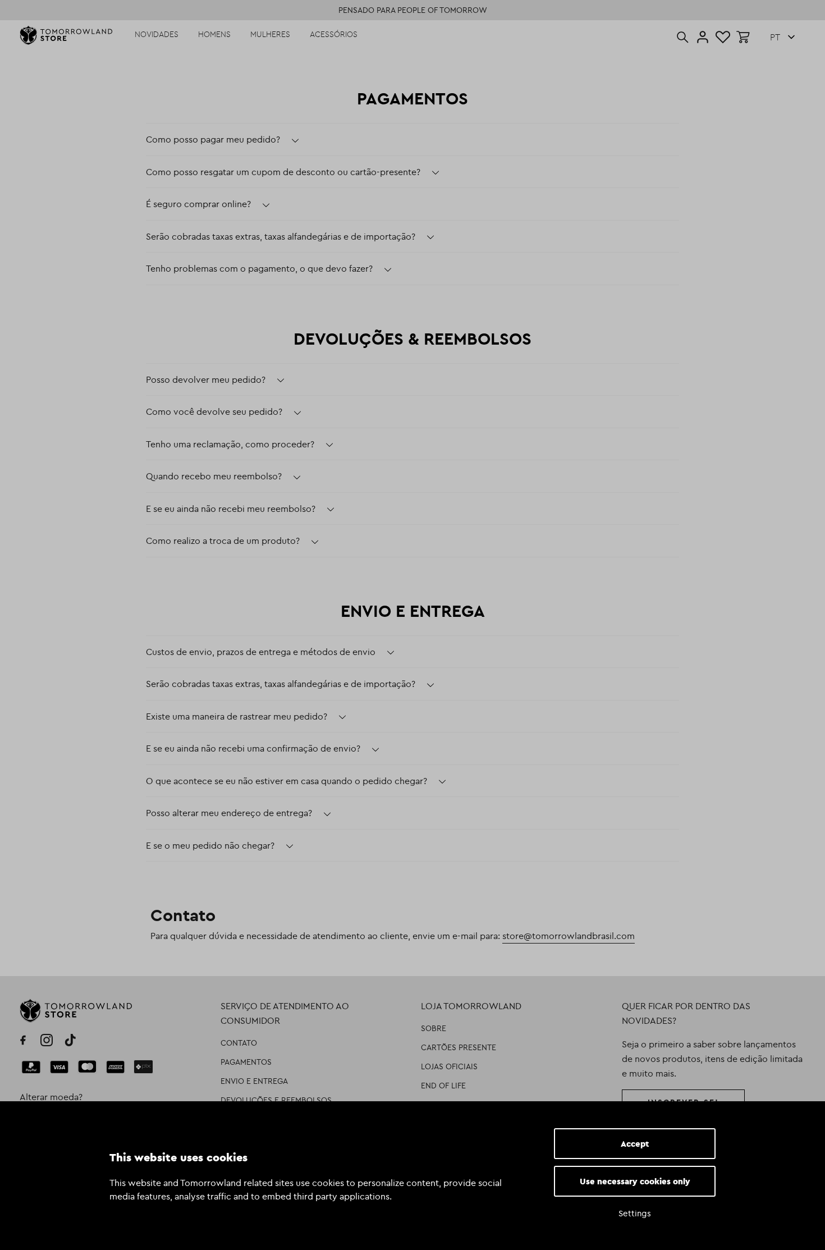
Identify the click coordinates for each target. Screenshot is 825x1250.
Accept (635, 1143)
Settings (634, 1213)
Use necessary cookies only (635, 1181)
